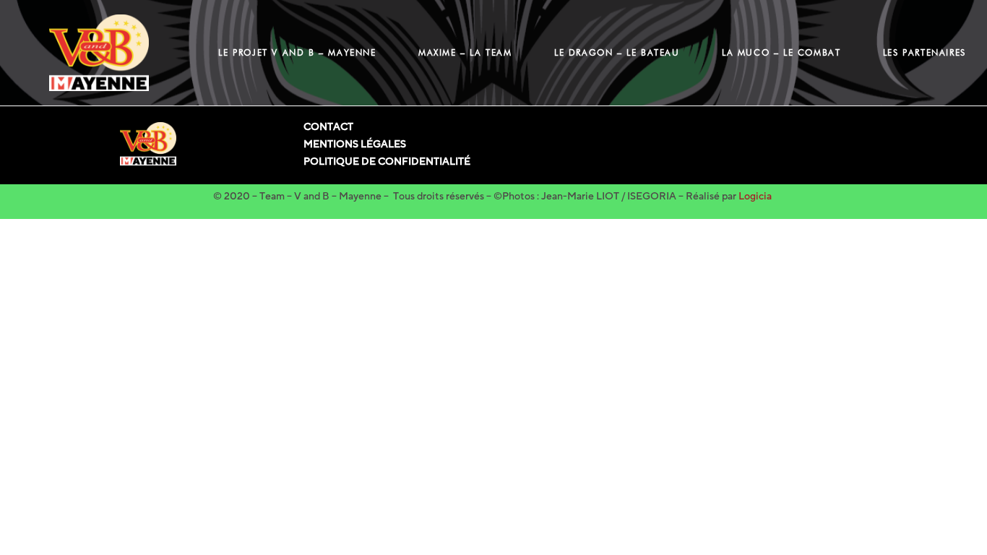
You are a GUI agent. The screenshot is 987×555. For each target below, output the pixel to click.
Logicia (755, 196)
